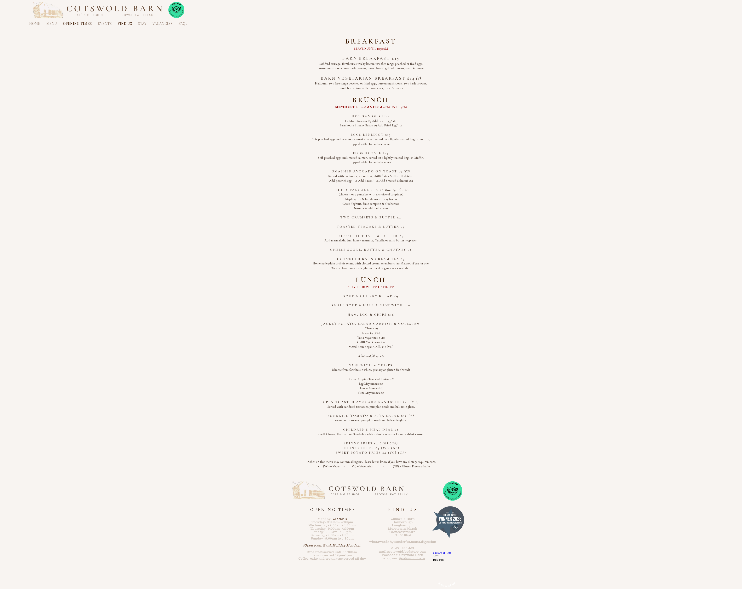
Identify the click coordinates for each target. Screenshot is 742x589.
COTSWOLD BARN (115, 8)
